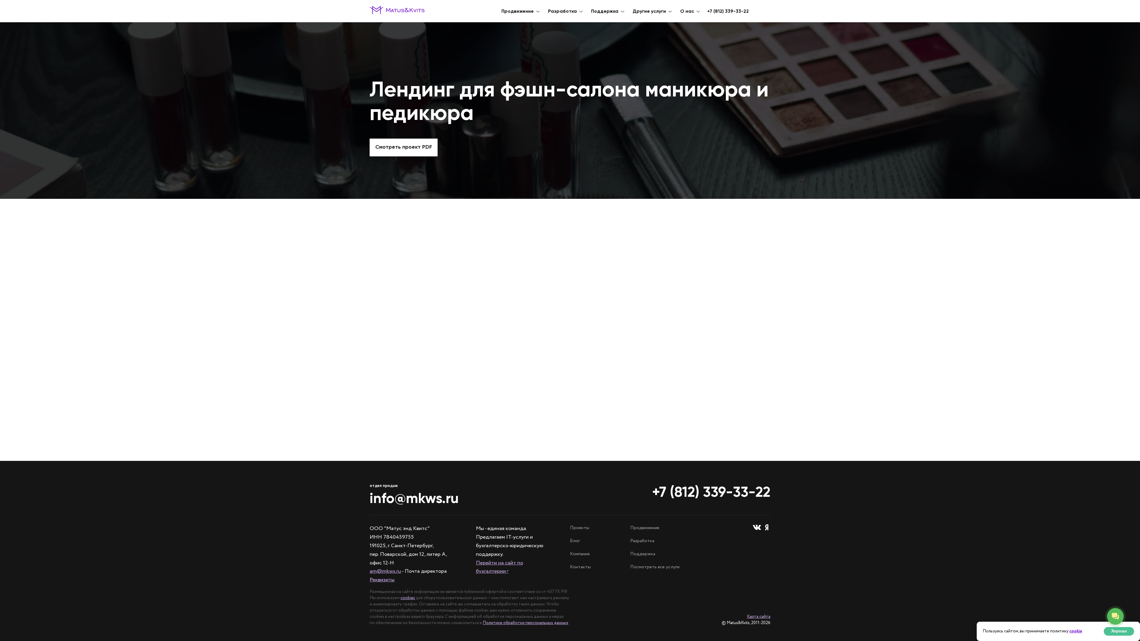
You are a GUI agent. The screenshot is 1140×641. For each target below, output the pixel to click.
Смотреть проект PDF (403, 147)
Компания (580, 553)
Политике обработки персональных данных (525, 623)
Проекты (579, 527)
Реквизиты (382, 580)
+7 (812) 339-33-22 (728, 11)
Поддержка (642, 553)
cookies (407, 598)
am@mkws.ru (385, 571)
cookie (1075, 631)
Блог (575, 540)
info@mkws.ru (414, 498)
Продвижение (644, 527)
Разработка (642, 540)
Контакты (580, 567)
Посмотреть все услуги (655, 567)
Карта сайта (758, 617)
